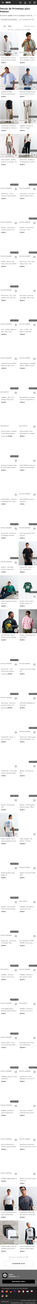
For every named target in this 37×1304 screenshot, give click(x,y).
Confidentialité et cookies (17, 1302)
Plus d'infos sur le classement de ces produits (18, 29)
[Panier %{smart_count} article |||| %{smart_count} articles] (34, 2)
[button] (2, 1291)
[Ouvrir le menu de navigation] (3, 2)
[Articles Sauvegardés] (30, 2)
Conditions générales (30, 1302)
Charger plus (18, 1264)
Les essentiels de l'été (26, 19)
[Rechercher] (20, 2)
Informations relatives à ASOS (28, 1300)
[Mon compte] (25, 2)
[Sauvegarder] (16, 53)
